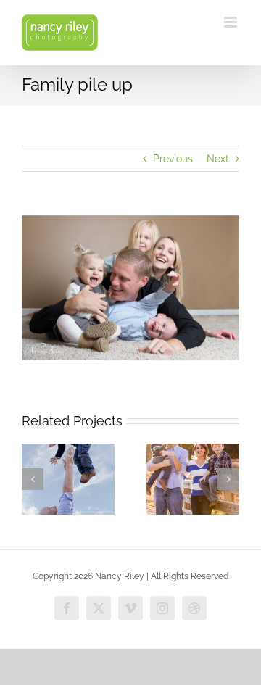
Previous (173, 159)
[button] (33, 479)
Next (218, 159)
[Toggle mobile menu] (231, 22)
